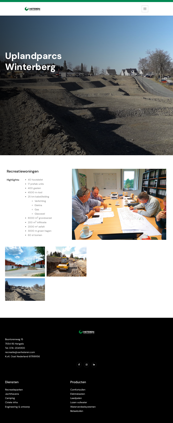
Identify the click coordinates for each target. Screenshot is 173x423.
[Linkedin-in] (94, 364)
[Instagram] (86, 364)
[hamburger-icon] (145, 8)
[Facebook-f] (79, 364)
